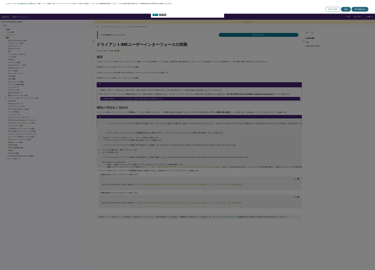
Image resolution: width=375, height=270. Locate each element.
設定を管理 (332, 9)
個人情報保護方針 (22, 3)
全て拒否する (360, 9)
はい (155, 14)
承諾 (346, 9)
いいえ (162, 14)
